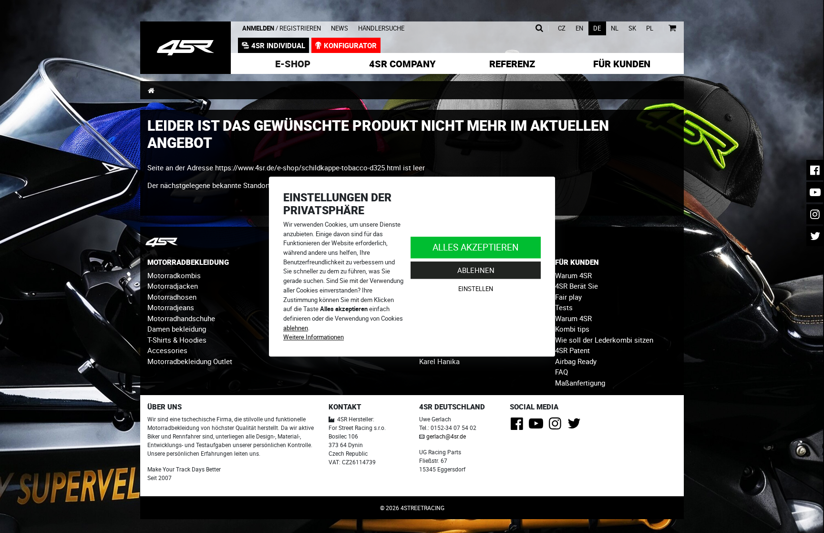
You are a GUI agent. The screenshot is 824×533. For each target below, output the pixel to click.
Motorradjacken (172, 286)
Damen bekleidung (176, 329)
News (339, 28)
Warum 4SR (573, 275)
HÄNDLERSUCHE (381, 28)
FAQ (561, 371)
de (597, 28)
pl (649, 28)
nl (614, 28)
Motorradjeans (170, 307)
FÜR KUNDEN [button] (577, 262)
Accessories (167, 350)
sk (632, 28)
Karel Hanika (439, 361)
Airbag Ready (576, 361)
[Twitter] (576, 426)
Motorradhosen (171, 297)
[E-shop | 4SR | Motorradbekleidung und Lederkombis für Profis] (185, 47)
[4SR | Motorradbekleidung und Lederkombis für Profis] (150, 90)
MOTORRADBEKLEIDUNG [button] (188, 262)
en (579, 28)
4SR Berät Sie (576, 286)
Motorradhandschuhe (181, 318)
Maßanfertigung (580, 382)
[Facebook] (518, 426)
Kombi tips (572, 329)
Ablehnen (475, 270)
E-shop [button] (292, 63)
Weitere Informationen (313, 337)
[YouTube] (537, 426)
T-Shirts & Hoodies (176, 340)
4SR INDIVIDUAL (278, 45)
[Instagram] (557, 426)
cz (562, 28)
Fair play (568, 297)
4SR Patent (572, 350)
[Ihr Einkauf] (672, 28)
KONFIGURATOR (350, 45)
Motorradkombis (174, 275)
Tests (564, 307)
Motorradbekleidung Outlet (189, 361)
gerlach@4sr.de (446, 436)
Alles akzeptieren (476, 247)
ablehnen (295, 328)
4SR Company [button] (402, 63)
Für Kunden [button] (621, 63)
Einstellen (475, 289)
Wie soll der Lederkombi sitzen (604, 340)
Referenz (512, 63)
